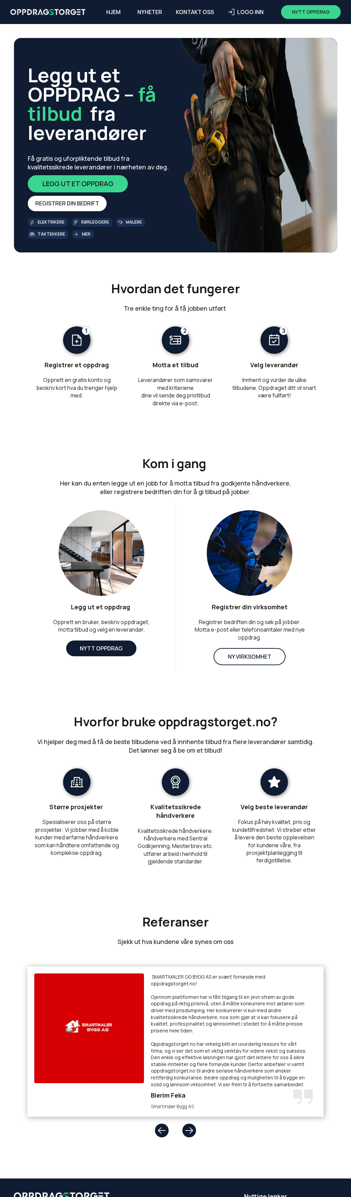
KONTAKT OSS (195, 12)
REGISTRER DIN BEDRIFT (67, 203)
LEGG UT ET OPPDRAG (77, 183)
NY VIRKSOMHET (249, 656)
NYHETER (149, 12)
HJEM (113, 12)
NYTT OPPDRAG (101, 648)
